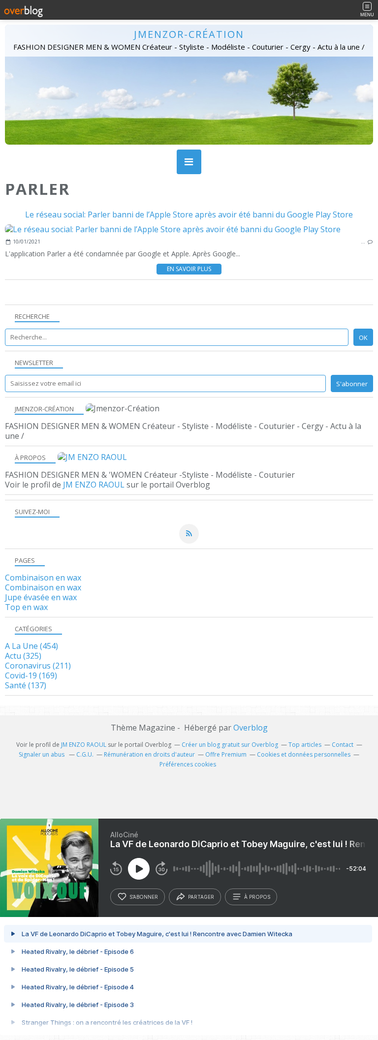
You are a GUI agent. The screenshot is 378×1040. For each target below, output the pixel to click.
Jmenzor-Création (189, 34)
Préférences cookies (187, 764)
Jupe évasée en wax (41, 597)
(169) (31, 675)
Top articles (304, 744)
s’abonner (143, 897)
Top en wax (26, 607)
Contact (342, 744)
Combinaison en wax (43, 577)
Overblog (250, 727)
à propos (257, 897)
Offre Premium (226, 754)
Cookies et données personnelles (303, 754)
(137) (25, 685)
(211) (38, 665)
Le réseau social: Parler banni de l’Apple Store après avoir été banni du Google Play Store (189, 214)
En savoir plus (189, 269)
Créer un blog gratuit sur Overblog (230, 744)
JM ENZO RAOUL (94, 484)
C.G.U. (85, 754)
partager (201, 897)
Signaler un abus (42, 754)
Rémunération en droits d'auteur (149, 754)
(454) (31, 646)
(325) (23, 655)
